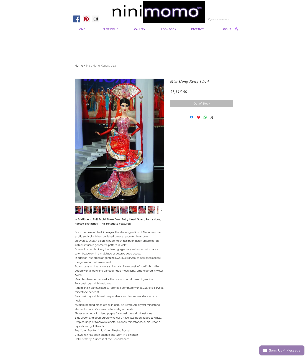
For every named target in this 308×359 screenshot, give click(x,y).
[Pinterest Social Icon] (86, 18)
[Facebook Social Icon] (76, 18)
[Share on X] (212, 117)
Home (79, 65)
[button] (226, 29)
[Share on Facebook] (191, 117)
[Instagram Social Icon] (95, 18)
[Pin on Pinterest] (198, 117)
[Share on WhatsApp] (205, 117)
